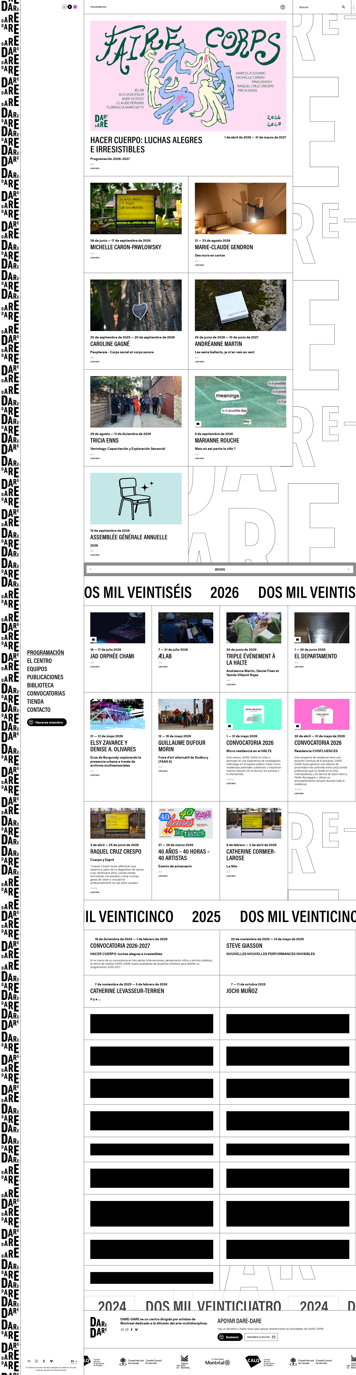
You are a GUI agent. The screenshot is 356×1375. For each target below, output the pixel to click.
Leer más (94, 168)
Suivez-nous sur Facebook (44, 1361)
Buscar (341, 7)
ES (72, 1361)
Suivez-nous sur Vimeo (51, 1361)
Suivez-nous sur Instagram (36, 1361)
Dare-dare (10, 687)
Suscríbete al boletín (29, 1361)
